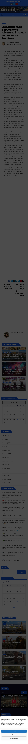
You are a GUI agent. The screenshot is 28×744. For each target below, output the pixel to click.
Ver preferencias (14, 738)
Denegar (14, 734)
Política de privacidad (5, 741)
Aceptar (14, 731)
